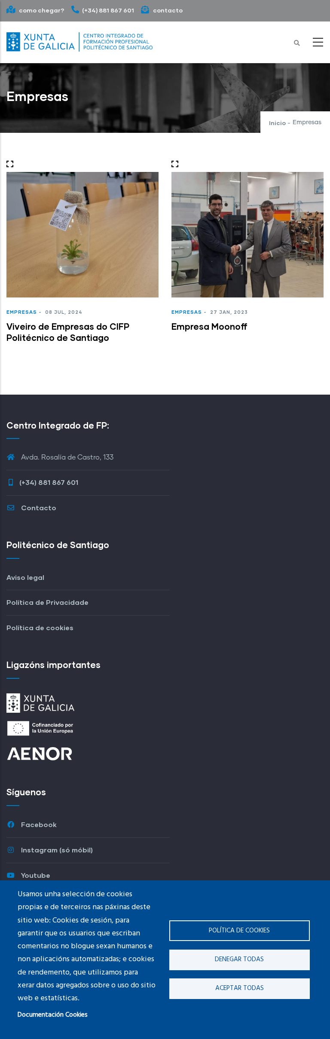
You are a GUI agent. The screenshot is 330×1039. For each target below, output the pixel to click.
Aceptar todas (239, 988)
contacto (167, 10)
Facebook (38, 824)
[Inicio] (79, 39)
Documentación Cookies (53, 1015)
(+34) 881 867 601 (108, 10)
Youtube (34, 875)
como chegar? (41, 10)
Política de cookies (239, 931)
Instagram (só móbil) (56, 850)
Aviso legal (25, 577)
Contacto (37, 507)
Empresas (21, 312)
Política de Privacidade (47, 602)
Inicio (277, 122)
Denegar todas (239, 959)
